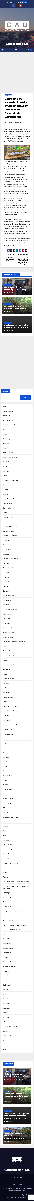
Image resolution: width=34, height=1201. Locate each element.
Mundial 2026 (7, 789)
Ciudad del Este (8, 517)
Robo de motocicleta (10, 920)
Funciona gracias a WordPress (11, 1177)
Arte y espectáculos (10, 457)
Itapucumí (6, 748)
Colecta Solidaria (8, 531)
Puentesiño (7, 906)
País (4, 835)
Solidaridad (7, 985)
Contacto (19, 1184)
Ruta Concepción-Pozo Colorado (14, 925)
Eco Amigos (7, 614)
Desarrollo (6, 577)
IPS (4, 738)
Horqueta (6, 692)
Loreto (5, 766)
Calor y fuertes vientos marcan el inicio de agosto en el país (11, 258)
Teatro (5, 994)
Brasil (5, 485)
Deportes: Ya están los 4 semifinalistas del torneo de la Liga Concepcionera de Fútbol (17, 1189)
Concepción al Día (17, 43)
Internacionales (8, 734)
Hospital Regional (9, 697)
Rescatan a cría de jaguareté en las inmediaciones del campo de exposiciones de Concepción (22, 259)
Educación (6, 623)
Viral (4, 1045)
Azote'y (5, 466)
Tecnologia (7, 1003)
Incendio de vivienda (10, 711)
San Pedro (6, 957)
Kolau (5, 752)
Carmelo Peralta (8, 508)
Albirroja (6, 434)
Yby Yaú (6, 1049)
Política (5, 877)
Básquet (6, 471)
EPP (4, 646)
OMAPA (6, 822)
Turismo (6, 1017)
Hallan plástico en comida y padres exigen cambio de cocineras (16, 289)
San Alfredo (7, 943)
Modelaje (6, 785)
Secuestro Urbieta (9, 966)
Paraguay (6, 840)
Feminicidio (6, 669)
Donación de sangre (10, 609)
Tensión (5, 1013)
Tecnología (7, 999)
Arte (4, 448)
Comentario (7, 540)
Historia (5, 688)
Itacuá (5, 743)
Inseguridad (7, 720)
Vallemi (5, 1031)
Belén (5, 476)
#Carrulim (19, 122)
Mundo (5, 794)
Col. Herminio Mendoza (11, 526)
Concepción (8, 95)
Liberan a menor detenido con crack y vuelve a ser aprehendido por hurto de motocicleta (17, 1196)
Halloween (6, 683)
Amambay (6, 439)
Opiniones (6, 831)
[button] (28, 50)
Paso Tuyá (6, 858)
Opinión (5, 826)
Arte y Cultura (8, 453)
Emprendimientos (9, 632)
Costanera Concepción (11, 559)
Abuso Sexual (8, 411)
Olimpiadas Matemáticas (11, 817)
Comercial (6, 545)
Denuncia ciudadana (10, 568)
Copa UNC (6, 554)
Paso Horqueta (8, 849)
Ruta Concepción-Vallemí (11, 930)
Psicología (6, 893)
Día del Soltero (8, 605)
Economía (6, 619)
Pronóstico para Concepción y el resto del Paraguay (16, 887)
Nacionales (7, 803)
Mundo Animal (8, 798)
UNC (4, 1022)
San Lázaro (7, 953)
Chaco (5, 512)
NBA (4, 808)
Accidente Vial (8, 420)
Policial (5, 872)
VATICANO (7, 1036)
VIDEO (5, 1040)
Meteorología (7, 775)
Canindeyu (6, 494)
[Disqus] (17, 362)
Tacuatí (5, 989)
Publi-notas (7, 897)
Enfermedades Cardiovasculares (14, 642)
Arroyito (6, 443)
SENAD (5, 976)
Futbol (5, 674)
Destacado (6, 591)
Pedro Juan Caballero (10, 863)
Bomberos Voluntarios (10, 480)
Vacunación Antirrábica (11, 1026)
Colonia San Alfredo (10, 536)
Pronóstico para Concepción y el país (16, 881)
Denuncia (6, 563)
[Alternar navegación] (16, 50)
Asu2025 (6, 462)
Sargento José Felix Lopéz (12, 962)
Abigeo (5, 406)
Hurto (5, 702)
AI (4, 429)
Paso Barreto (7, 845)
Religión (5, 916)
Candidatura (7, 489)
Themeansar (17, 1180)
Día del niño (7, 600)
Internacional (7, 729)
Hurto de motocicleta (10, 706)
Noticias (6, 812)
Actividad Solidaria (9, 425)
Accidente (6, 416)
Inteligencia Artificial (10, 725)
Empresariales (8, 637)
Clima (5, 522)
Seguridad (6, 971)
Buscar (5, 391)
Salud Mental (7, 939)
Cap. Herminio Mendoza (11, 499)
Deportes (6, 572)
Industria (6, 715)
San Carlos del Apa (9, 948)
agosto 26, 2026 (12, 1079)
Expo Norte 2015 (9, 665)
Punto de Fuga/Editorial (11, 911)
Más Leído (6, 771)
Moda (5, 780)
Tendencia (6, 1008)
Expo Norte (7, 660)
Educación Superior (10, 628)
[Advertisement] (17, 70)
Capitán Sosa (7, 503)
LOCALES (6, 762)
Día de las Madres (9, 595)
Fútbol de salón (8, 679)
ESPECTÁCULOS (9, 655)
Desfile (5, 586)
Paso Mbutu (7, 854)
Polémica (6, 868)
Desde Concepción (9, 582)
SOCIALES (6, 980)
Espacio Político (8, 651)
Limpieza (6, 757)
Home (13, 1184)
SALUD (5, 934)
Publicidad (6, 902)
